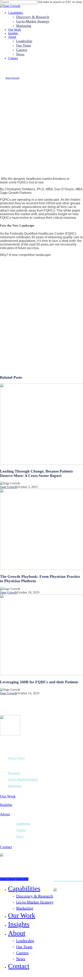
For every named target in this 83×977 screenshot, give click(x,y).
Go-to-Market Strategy (35, 902)
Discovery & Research (34, 896)
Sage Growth (12, 77)
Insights (6, 805)
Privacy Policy (16, 758)
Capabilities (24, 888)
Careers (21, 830)
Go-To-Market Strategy (23, 779)
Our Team (24, 946)
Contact (6, 847)
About (5, 814)
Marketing (14, 786)
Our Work (8, 796)
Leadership (23, 823)
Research (14, 773)
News (20, 836)
